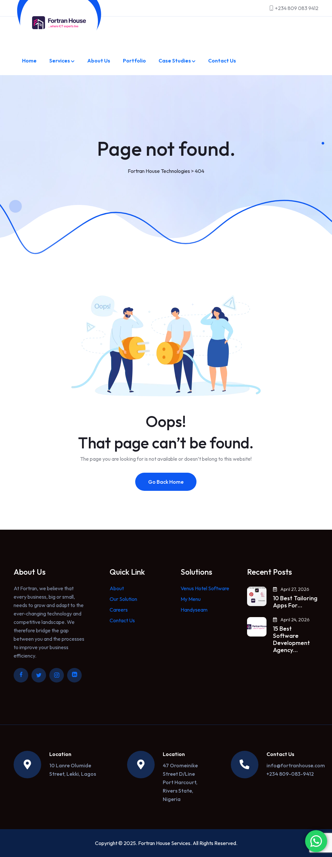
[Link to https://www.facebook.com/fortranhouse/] (21, 675)
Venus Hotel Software (205, 588)
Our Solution (123, 599)
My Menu (191, 599)
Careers (119, 609)
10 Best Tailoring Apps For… (295, 602)
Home (29, 60)
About (117, 588)
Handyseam (194, 609)
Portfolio (134, 60)
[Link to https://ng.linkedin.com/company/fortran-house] (74, 675)
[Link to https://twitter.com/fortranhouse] (38, 675)
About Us (98, 60)
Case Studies (175, 60)
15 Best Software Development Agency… (291, 639)
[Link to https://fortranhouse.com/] (59, 22)
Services (59, 60)
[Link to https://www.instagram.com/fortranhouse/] (56, 675)
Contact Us (222, 60)
